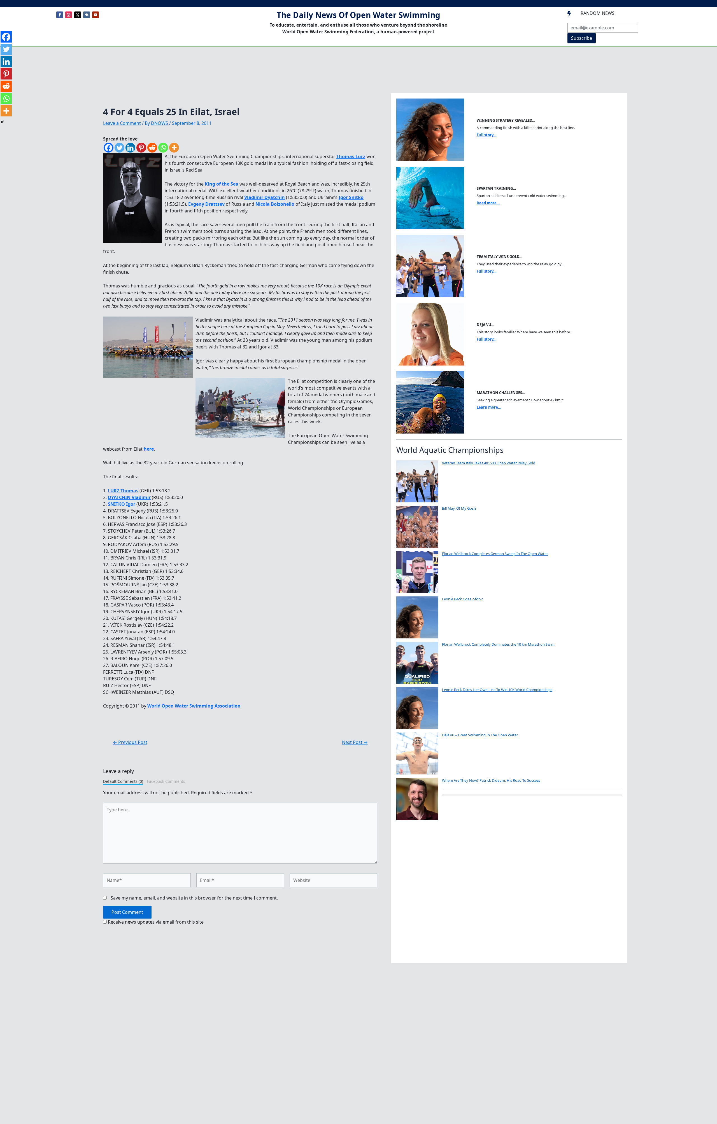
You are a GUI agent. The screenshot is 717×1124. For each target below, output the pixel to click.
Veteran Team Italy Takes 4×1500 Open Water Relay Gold (488, 462)
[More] (174, 148)
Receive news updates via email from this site (155, 922)
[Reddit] (152, 148)
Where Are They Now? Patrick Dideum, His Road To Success (491, 780)
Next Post (355, 742)
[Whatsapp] (163, 148)
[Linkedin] (130, 148)
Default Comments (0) (123, 781)
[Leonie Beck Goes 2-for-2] (417, 617)
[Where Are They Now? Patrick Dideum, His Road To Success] (417, 799)
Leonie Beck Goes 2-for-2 (462, 598)
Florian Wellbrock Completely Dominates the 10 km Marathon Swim (498, 644)
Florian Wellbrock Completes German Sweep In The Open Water (495, 553)
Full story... (487, 134)
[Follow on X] (77, 14)
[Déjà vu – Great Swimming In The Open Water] (417, 753)
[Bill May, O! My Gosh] (417, 527)
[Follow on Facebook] (59, 14)
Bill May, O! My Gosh (459, 508)
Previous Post (130, 742)
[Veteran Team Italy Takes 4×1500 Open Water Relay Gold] (417, 481)
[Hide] (2, 122)
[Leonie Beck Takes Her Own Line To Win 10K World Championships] (417, 708)
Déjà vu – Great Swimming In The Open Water (480, 734)
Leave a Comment (122, 123)
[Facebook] (108, 148)
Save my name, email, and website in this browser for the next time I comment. (194, 898)
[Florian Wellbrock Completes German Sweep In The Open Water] (417, 572)
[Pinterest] (141, 148)
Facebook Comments (166, 781)
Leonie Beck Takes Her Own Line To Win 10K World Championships (497, 689)
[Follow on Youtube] (95, 14)
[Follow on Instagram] (68, 14)
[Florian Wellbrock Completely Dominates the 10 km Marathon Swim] (417, 663)
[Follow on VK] (86, 14)
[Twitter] (119, 148)
